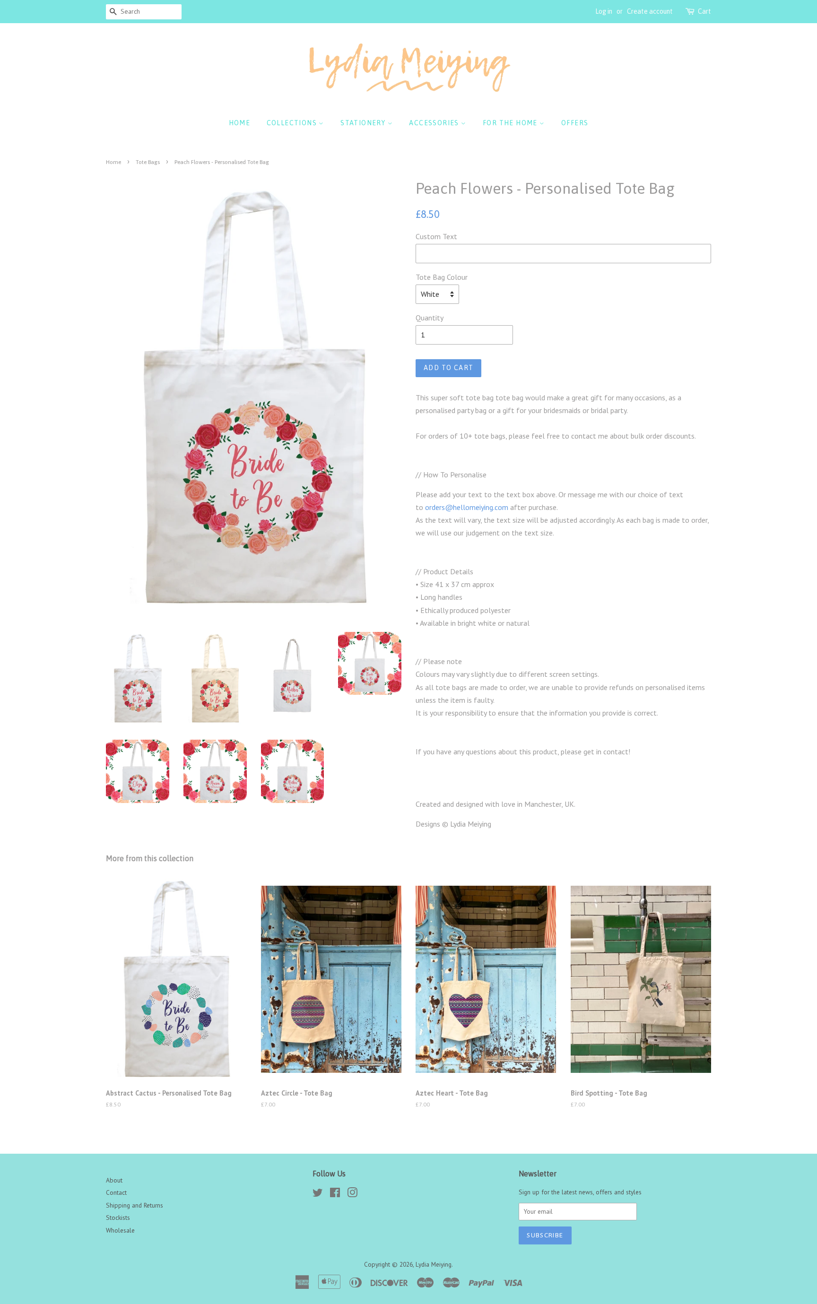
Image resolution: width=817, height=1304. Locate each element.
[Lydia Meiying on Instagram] (352, 1194)
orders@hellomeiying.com (466, 507)
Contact (116, 1192)
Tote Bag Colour (442, 277)
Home (240, 123)
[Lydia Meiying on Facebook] (335, 1194)
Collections (293, 123)
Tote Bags (148, 162)
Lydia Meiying (434, 1264)
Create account (650, 11)
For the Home (511, 123)
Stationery (363, 123)
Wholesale (120, 1230)
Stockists (118, 1217)
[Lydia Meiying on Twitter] (318, 1194)
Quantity (429, 317)
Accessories (435, 123)
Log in (603, 11)
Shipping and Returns (134, 1205)
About (114, 1180)
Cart (704, 11)
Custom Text (436, 236)
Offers (574, 123)
